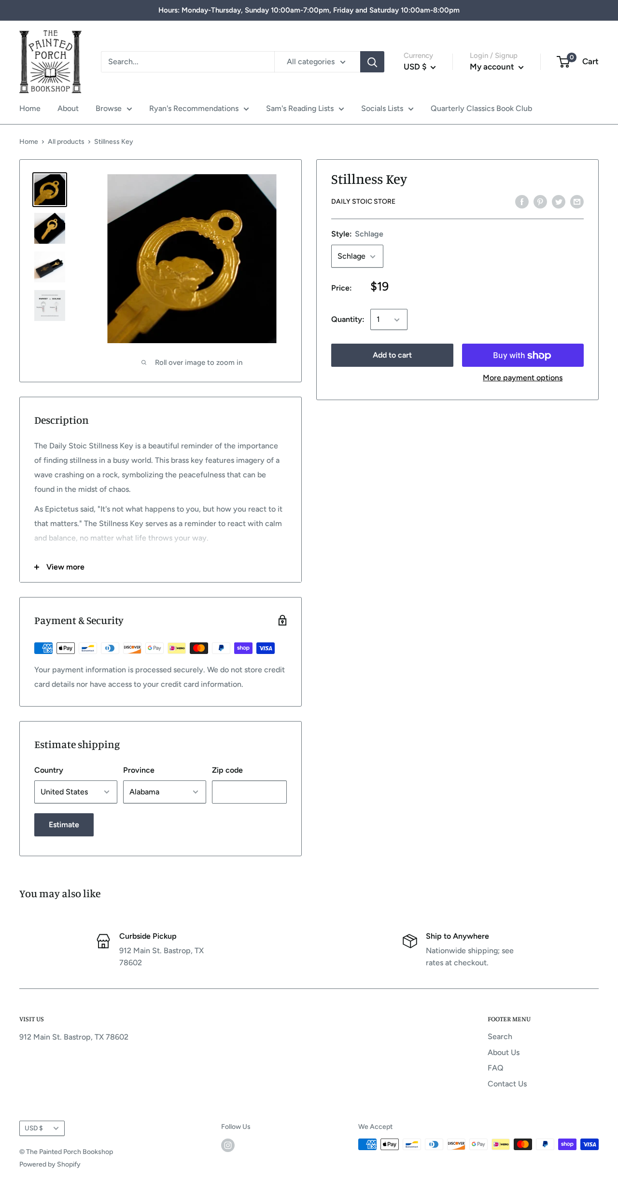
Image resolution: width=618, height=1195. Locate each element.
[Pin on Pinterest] (540, 201)
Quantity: (348, 319)
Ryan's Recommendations (194, 108)
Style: (357, 234)
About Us (504, 1052)
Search (500, 1036)
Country (48, 770)
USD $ (34, 1128)
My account (493, 66)
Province (138, 770)
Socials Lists (382, 108)
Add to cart (392, 355)
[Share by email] (577, 201)
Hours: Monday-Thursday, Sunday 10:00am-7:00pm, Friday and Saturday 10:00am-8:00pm (309, 10)
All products (66, 142)
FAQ (496, 1067)
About (68, 108)
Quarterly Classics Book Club (481, 108)
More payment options (522, 378)
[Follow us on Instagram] (228, 1145)
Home (30, 108)
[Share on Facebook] (522, 201)
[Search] (372, 61)
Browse (109, 108)
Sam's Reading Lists (300, 108)
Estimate (64, 824)
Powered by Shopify (50, 1164)
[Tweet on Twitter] (558, 201)
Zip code (227, 770)
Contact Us (507, 1083)
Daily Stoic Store (363, 202)
